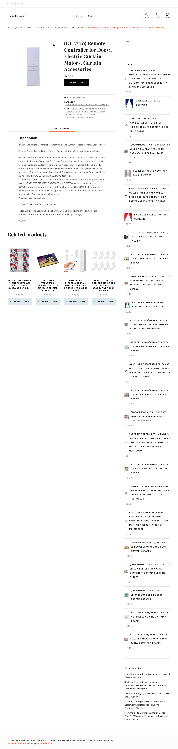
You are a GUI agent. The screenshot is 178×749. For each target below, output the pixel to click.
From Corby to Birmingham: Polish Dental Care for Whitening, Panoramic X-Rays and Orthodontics (146, 716)
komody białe (72, 112)
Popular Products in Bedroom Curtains (87, 105)
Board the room (16, 15)
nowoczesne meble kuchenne (81, 114)
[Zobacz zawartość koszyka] (167, 15)
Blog (20, 3)
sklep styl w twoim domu (79, 117)
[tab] (62, 128)
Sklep (10, 3)
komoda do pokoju (96, 109)
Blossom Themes (16, 743)
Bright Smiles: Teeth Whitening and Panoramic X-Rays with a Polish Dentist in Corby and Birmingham (145, 685)
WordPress (46, 743)
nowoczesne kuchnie (93, 112)
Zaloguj (156, 18)
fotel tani (77, 109)
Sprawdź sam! (76, 82)
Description (62, 128)
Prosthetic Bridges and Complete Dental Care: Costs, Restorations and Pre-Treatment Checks (144, 705)
